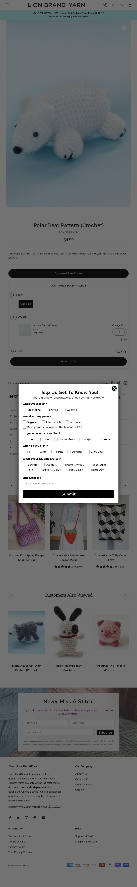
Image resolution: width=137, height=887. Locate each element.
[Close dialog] (114, 388)
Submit (68, 494)
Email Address (32, 477)
